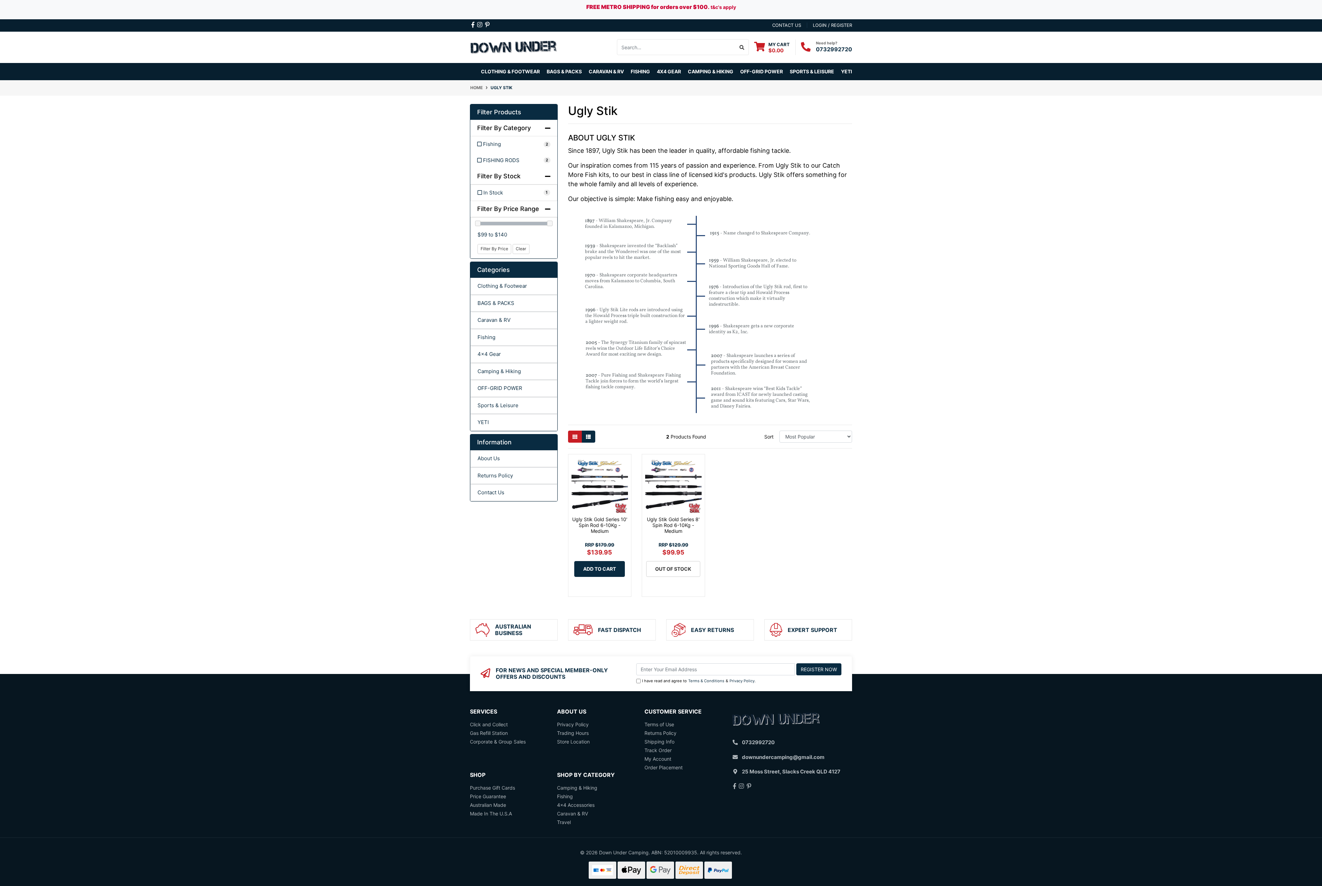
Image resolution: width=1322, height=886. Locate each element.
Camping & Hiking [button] (710, 71)
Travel (564, 822)
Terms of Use (659, 724)
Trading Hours (573, 733)
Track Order (658, 750)
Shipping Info (659, 742)
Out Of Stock (673, 569)
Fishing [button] (640, 71)
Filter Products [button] (499, 112)
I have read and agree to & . (699, 680)
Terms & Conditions (706, 680)
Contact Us (491, 492)
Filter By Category (504, 127)
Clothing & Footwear (502, 286)
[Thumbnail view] (575, 437)
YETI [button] (846, 71)
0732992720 (834, 49)
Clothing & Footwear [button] (510, 71)
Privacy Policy (742, 680)
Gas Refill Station (489, 733)
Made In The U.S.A (491, 813)
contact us (786, 25)
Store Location (573, 742)
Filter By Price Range (508, 208)
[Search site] (742, 47)
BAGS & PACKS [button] (564, 71)
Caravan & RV (494, 320)
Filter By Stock (499, 176)
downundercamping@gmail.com (783, 757)
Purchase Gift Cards (492, 788)
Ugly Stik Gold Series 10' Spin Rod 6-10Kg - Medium (599, 525)
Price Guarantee (488, 796)
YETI (483, 422)
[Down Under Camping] (514, 47)
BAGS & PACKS (496, 303)
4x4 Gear (489, 354)
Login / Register (832, 25)
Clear (521, 248)
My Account (657, 759)
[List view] (588, 437)
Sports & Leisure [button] (812, 71)
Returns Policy (495, 475)
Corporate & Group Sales (498, 742)
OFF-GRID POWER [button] (761, 71)
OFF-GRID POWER (500, 388)
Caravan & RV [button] (606, 71)
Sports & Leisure (498, 405)
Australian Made (488, 805)
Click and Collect (489, 724)
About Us (489, 458)
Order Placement (663, 767)
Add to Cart (599, 569)
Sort (769, 437)
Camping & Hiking (499, 371)
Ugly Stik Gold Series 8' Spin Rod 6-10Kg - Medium (673, 525)
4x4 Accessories (576, 805)
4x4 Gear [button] (669, 71)
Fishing (486, 337)
